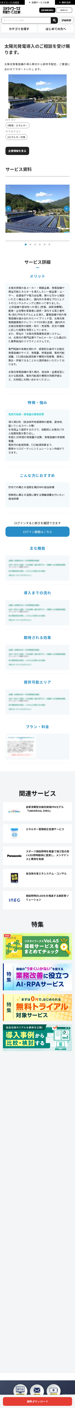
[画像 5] (45, 244)
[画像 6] (49, 244)
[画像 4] (40, 244)
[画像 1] (26, 244)
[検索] (54, 20)
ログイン (64, 10)
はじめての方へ (56, 29)
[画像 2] (30, 244)
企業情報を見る (17, 151)
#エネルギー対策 (16, 137)
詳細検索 (66, 20)
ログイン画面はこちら (37, 531)
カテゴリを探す (19, 29)
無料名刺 (66, 2)
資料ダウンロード (37, 1401)
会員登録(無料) (47, 10)
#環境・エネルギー (17, 125)
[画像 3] (35, 244)
